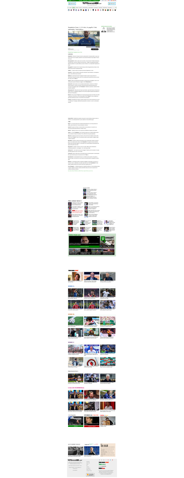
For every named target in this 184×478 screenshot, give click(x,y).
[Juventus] (88, 10)
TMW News (90, 0)
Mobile (87, 464)
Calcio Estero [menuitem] (91, 7)
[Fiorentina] (79, 10)
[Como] (76, 10)
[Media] (111, 0)
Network (69, 0)
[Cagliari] (74, 10)
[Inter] (86, 10)
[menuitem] (68, 7)
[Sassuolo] (108, 10)
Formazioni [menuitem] (96, 7)
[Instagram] (107, 0)
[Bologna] (71, 10)
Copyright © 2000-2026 (71, 467)
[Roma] (105, 10)
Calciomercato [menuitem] (85, 7)
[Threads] (105, 0)
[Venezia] (115, 10)
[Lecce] (93, 10)
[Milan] (96, 10)
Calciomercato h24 (95, 0)
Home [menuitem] (70, 7)
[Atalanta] (69, 10)
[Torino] (110, 10)
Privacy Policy (88, 469)
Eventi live (74, 0)
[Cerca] (116, 7)
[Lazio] (91, 10)
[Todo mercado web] (113, 0)
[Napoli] (101, 10)
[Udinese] (113, 10)
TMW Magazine (85, 0)
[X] (104, 0)
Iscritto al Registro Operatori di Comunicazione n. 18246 (74, 465)
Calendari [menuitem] (100, 7)
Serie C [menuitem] (80, 7)
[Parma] (103, 10)
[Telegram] (110, 0)
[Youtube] (108, 0)
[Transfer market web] (115, 0)
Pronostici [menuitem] (110, 7)
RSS (86, 465)
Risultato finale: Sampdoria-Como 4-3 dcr (75, 52)
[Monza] (98, 10)
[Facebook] (102, 0)
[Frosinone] (81, 10)
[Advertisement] (108, 64)
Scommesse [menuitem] (105, 7)
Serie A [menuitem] (74, 7)
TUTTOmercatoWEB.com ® (78, 467)
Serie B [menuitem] (77, 7)
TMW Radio (80, 0)
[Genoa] (83, 10)
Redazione (88, 461)
